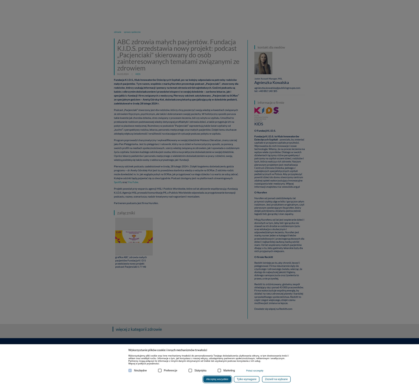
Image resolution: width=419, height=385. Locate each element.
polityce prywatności (148, 363)
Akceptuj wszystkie (217, 379)
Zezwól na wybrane (276, 379)
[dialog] (209, 192)
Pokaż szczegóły (254, 370)
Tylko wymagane (246, 379)
